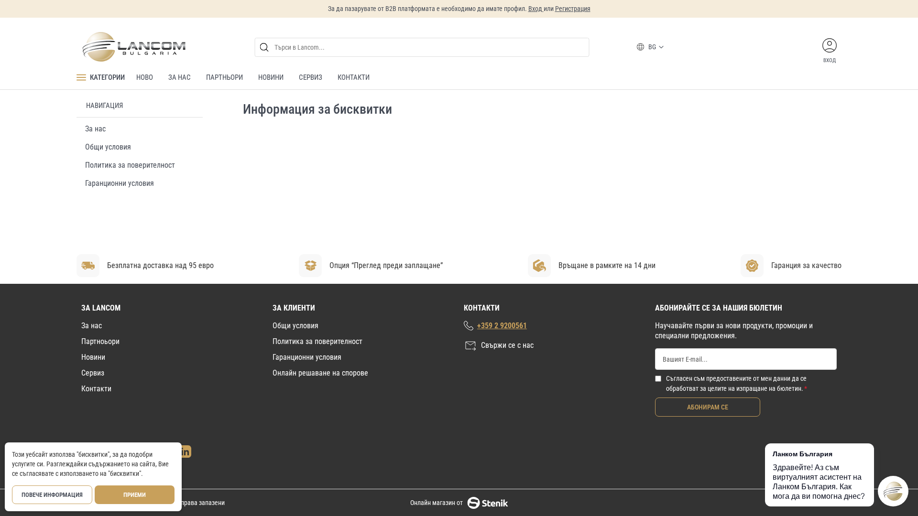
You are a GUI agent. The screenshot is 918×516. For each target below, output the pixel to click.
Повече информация (52, 494)
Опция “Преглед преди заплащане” (386, 265)
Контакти (96, 388)
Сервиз (92, 372)
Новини (93, 357)
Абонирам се (707, 407)
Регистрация (572, 8)
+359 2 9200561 (502, 325)
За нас (95, 128)
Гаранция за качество (806, 265)
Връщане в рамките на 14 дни (607, 265)
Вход (536, 8)
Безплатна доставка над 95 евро (160, 265)
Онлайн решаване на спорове (320, 372)
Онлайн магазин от (436, 502)
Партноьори (100, 341)
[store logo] (133, 47)
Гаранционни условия (119, 183)
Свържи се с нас (507, 345)
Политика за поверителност (130, 165)
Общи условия (108, 146)
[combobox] (422, 47)
